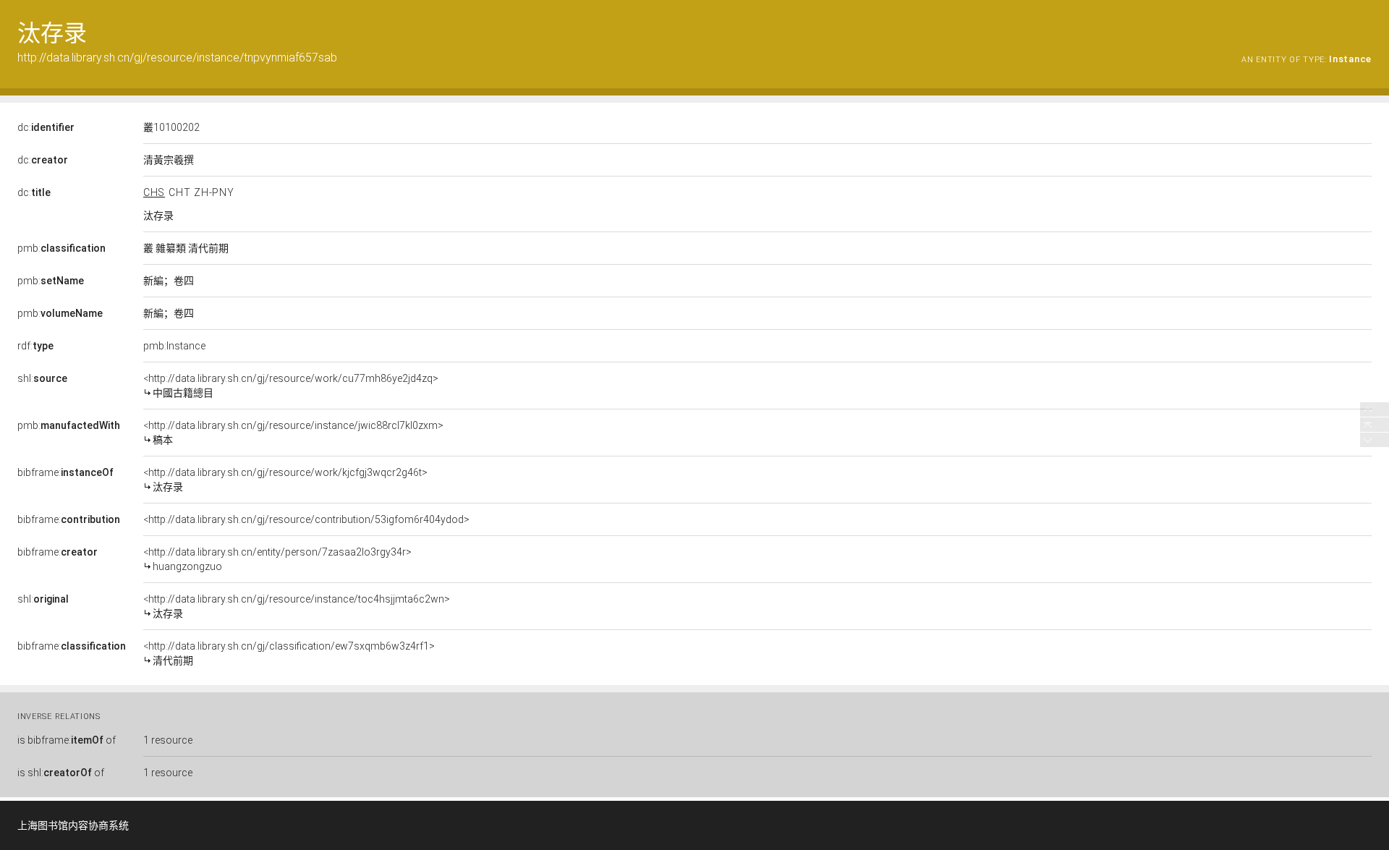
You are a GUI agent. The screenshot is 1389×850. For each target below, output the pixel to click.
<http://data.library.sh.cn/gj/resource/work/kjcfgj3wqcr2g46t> (285, 480)
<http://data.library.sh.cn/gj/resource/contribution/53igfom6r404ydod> (306, 519)
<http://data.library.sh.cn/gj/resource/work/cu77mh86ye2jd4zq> (290, 386)
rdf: (35, 346)
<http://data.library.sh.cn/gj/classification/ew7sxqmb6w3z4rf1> (289, 653)
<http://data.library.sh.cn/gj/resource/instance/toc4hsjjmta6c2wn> (296, 606)
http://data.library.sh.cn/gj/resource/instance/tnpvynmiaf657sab (177, 57)
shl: (42, 378)
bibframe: (65, 472)
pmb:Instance (174, 346)
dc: (46, 127)
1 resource (167, 740)
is (66, 740)
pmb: (61, 248)
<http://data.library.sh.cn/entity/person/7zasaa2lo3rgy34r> (277, 559)
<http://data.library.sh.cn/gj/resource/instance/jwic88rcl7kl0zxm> (293, 433)
